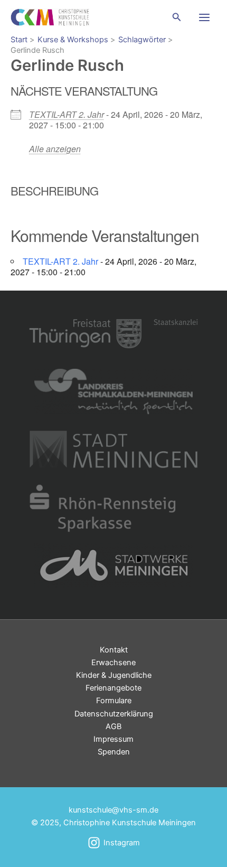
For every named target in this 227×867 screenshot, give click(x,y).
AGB (113, 726)
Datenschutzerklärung (113, 714)
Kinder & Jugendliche (114, 675)
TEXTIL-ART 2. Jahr (66, 114)
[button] (177, 17)
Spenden (114, 752)
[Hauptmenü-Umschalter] (204, 17)
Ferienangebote (113, 688)
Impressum (113, 739)
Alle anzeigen (55, 149)
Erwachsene (113, 662)
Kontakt (114, 650)
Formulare (113, 700)
